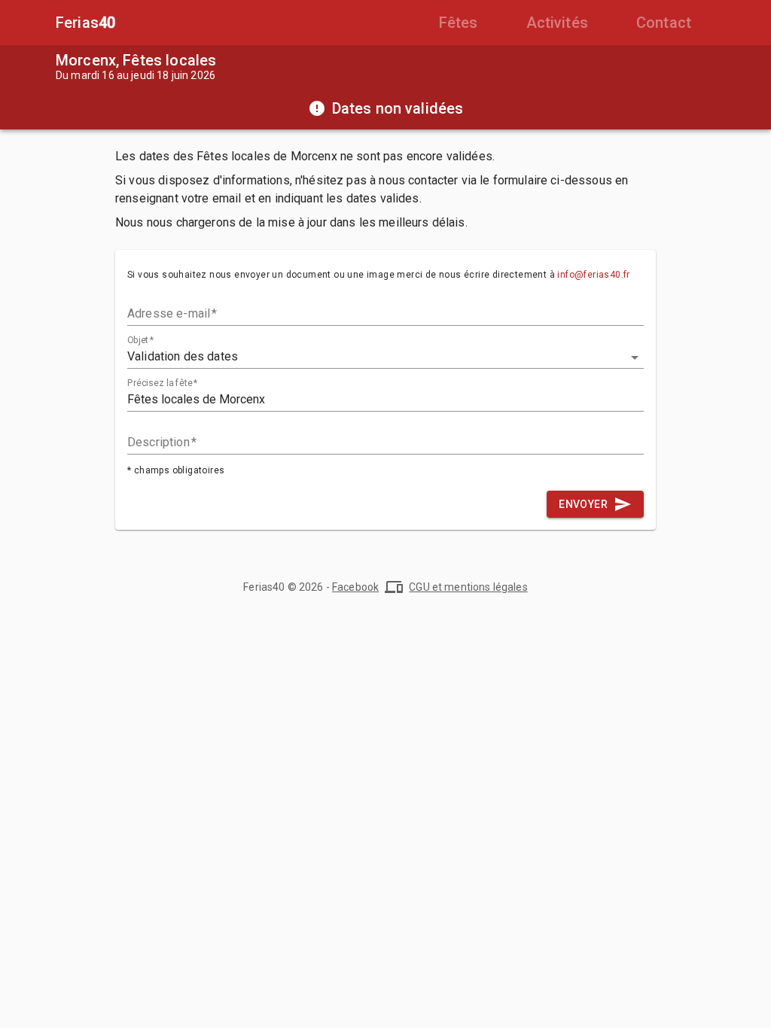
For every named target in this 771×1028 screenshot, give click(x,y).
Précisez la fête (162, 383)
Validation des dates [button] (182, 356)
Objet (140, 340)
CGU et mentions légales (468, 587)
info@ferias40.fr (593, 274)
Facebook (355, 587)
